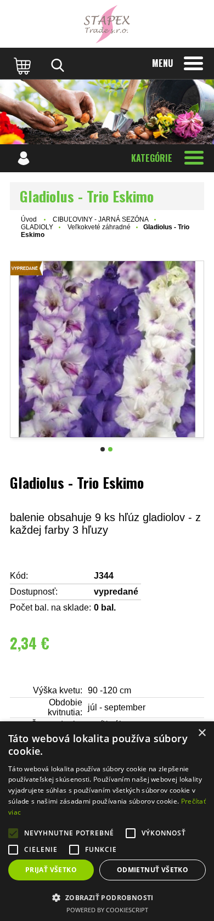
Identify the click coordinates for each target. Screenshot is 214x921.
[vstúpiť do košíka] (23, 65)
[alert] (107, 821)
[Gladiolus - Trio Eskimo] (107, 349)
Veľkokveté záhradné (99, 227)
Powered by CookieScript (107, 910)
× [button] (202, 733)
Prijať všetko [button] (51, 869)
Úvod (29, 219)
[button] (107, 897)
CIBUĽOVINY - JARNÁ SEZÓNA (101, 219)
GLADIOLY (37, 227)
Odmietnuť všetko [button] (152, 869)
